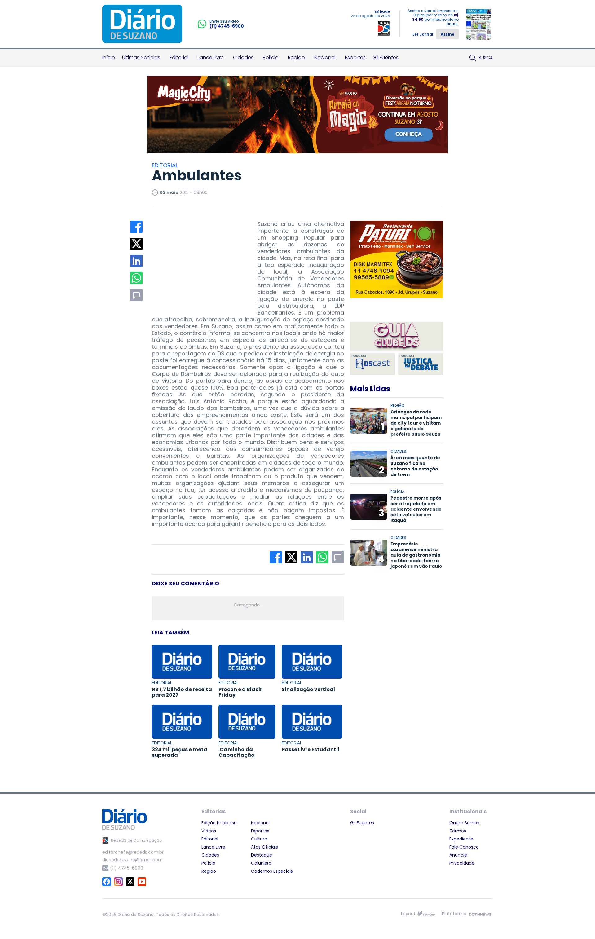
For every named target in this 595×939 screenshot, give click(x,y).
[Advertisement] (198, 259)
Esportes (355, 57)
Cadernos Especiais (272, 871)
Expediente (461, 839)
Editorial (179, 57)
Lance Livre (211, 57)
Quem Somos (464, 823)
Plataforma (454, 913)
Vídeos (208, 831)
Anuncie (458, 855)
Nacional (325, 57)
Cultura (259, 839)
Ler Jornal (422, 34)
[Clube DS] (396, 337)
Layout (408, 913)
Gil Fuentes (385, 57)
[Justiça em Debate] (420, 364)
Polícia (271, 57)
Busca (485, 58)
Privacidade (461, 863)
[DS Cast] (372, 364)
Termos (457, 831)
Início (108, 57)
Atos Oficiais (264, 847)
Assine (447, 34)
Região (296, 57)
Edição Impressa (219, 823)
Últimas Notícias (141, 57)
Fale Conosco (464, 847)
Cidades (243, 57)
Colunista (261, 863)
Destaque (261, 855)
